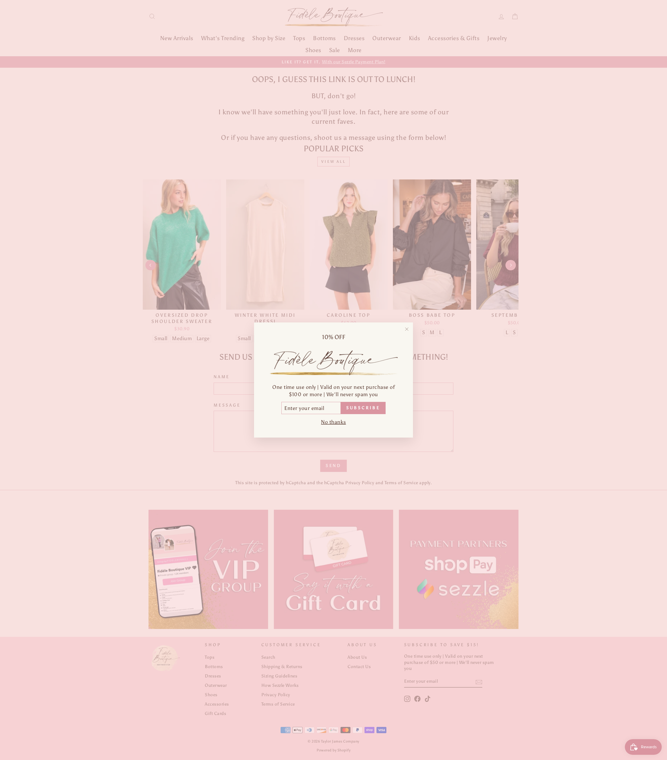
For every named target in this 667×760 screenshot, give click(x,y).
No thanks (333, 422)
